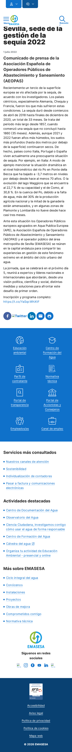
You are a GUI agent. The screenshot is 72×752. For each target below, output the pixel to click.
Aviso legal (36, 713)
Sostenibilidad (16, 469)
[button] (45, 5)
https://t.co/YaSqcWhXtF (21, 301)
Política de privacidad (36, 720)
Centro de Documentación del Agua (32, 510)
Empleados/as (20, 428)
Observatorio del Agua (22, 517)
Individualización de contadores (29, 476)
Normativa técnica (19, 621)
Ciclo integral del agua (22, 578)
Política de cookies (36, 728)
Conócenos (14, 585)
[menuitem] (14, 4)
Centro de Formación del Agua (52, 352)
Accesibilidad (36, 705)
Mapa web (36, 735)
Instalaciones (15, 592)
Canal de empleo (52, 428)
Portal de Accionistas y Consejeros (52, 405)
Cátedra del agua (18, 543)
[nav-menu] (15, 4)
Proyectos (13, 599)
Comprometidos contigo (23, 614)
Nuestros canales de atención (27, 461)
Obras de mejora (18, 606)
